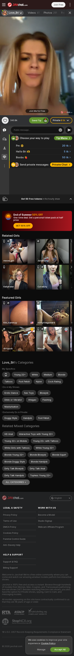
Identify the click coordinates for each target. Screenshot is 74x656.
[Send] (68, 130)
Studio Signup (45, 521)
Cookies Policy (10, 533)
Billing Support (10, 568)
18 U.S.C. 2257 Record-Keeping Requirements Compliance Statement (36, 632)
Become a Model (46, 515)
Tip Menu (61, 138)
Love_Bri (8, 362)
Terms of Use (10, 521)
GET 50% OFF (23, 226)
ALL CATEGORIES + (16, 482)
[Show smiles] (60, 130)
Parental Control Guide (14, 539)
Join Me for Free (37, 111)
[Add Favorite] (5, 120)
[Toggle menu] (4, 4)
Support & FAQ (10, 562)
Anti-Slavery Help (11, 545)
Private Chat (59, 164)
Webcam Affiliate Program (51, 527)
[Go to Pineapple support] (5, 621)
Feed (64, 12)
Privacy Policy (10, 515)
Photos (50, 12)
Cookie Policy (48, 643)
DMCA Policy (9, 527)
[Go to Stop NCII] (22, 621)
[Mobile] (6, 374)
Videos (33, 12)
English (58, 498)
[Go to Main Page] (22, 4)
